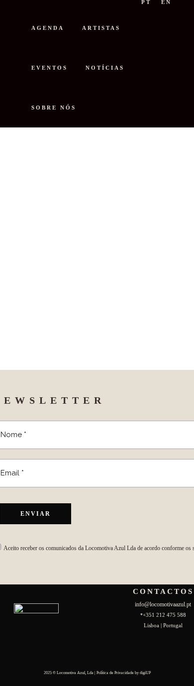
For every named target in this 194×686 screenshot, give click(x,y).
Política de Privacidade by (118, 673)
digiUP (145, 673)
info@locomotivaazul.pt (163, 604)
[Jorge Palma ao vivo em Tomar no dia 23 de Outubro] (85, 201)
